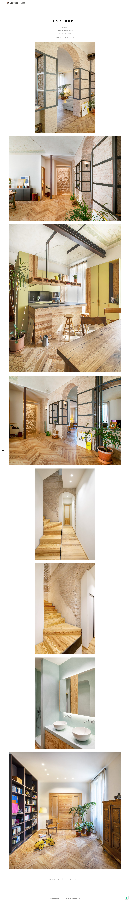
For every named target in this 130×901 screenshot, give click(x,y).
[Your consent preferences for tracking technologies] (126, 897)
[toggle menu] (3, 450)
